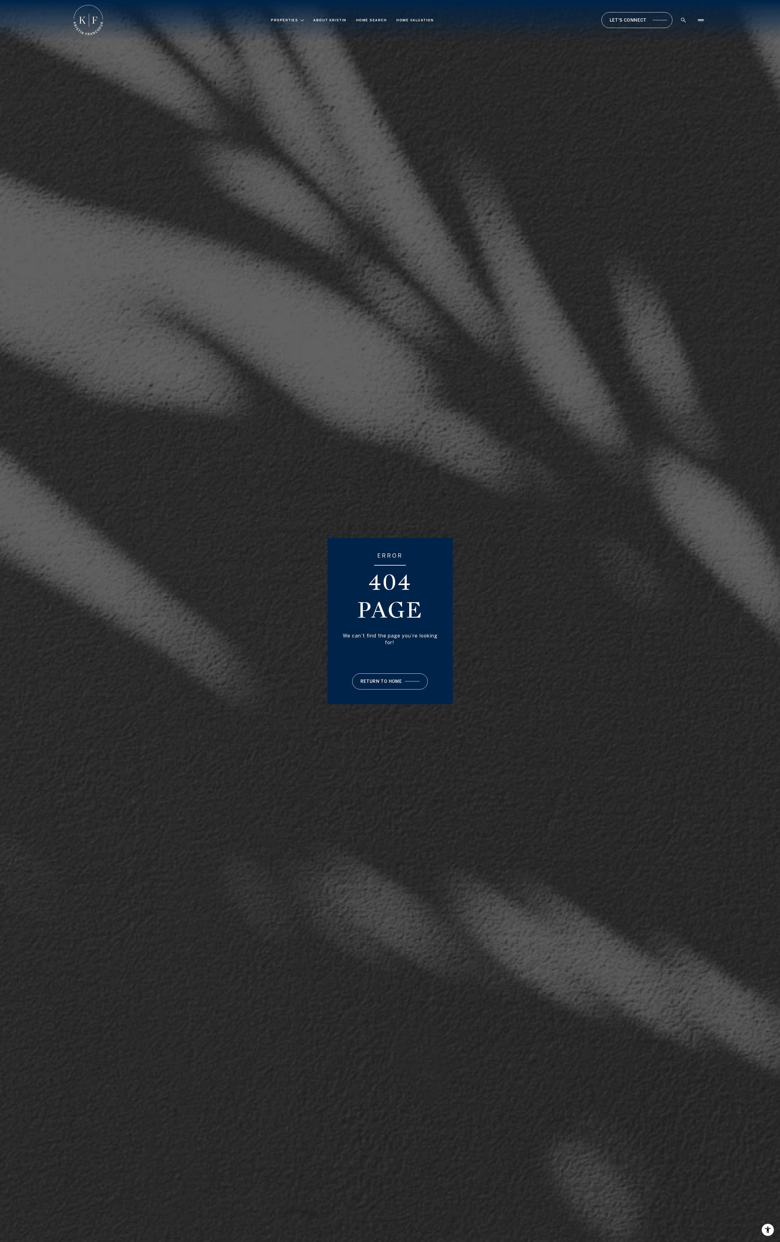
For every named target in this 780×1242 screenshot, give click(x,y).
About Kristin (329, 20)
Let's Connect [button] (628, 20)
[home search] (683, 20)
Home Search (371, 20)
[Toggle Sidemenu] (701, 20)
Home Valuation (415, 20)
